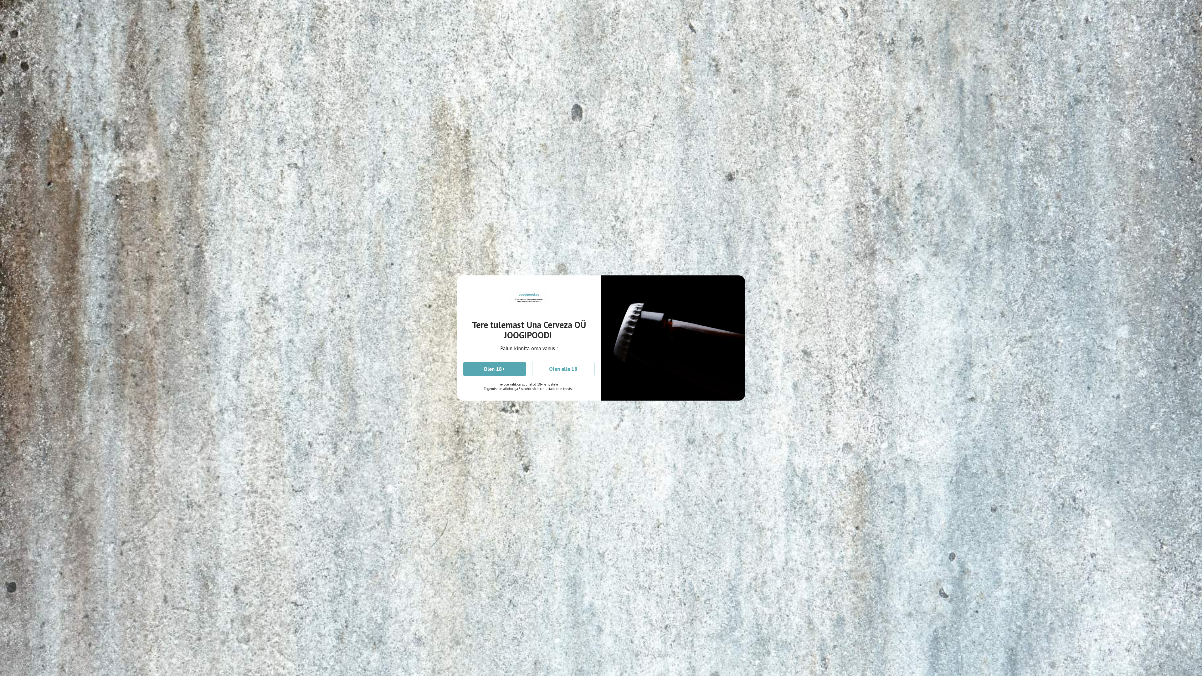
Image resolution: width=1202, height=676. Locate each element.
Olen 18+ (494, 369)
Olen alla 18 (563, 369)
